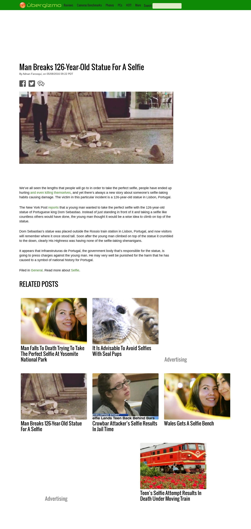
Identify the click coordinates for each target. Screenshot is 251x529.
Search (148, 5)
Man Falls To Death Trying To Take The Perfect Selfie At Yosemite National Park (52, 353)
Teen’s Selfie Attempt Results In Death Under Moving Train (170, 495)
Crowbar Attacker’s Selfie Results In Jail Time (124, 426)
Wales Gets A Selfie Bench (189, 423)
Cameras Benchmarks (89, 5)
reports (53, 207)
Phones (110, 5)
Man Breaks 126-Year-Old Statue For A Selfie (51, 426)
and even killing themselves (50, 192)
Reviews (68, 5)
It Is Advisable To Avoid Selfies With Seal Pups (121, 350)
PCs (120, 5)
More (138, 5)
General (37, 270)
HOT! (128, 5)
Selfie (75, 270)
